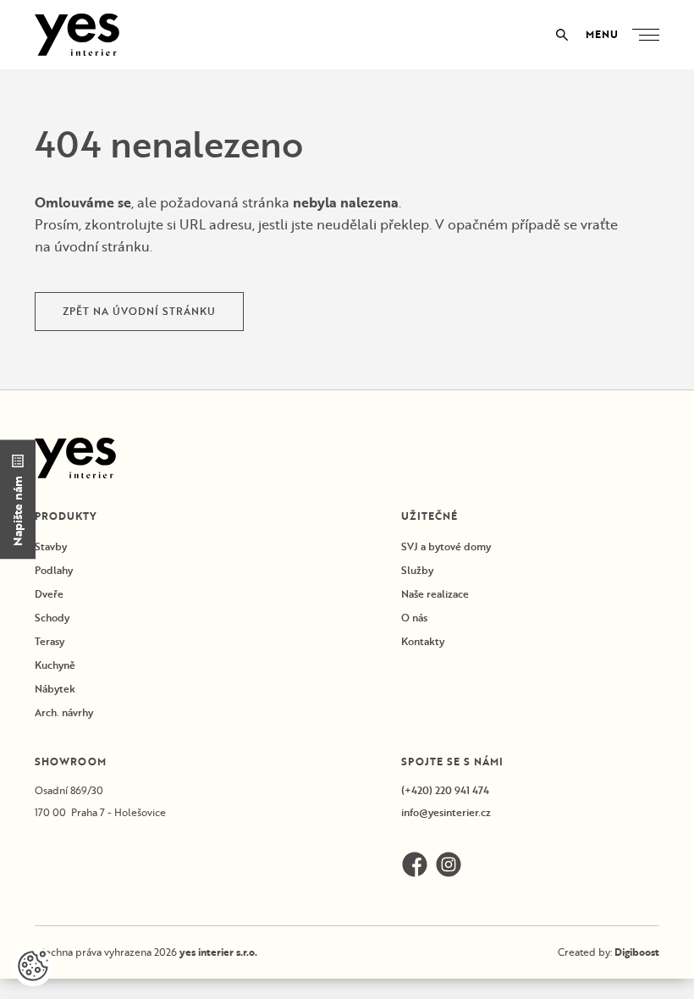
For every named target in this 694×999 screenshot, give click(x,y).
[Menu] (649, 35)
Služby (417, 570)
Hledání (562, 35)
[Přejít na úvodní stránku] (77, 35)
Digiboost (636, 952)
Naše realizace (435, 594)
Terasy (49, 641)
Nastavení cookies (33, 966)
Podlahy (54, 570)
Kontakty (422, 641)
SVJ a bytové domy (446, 546)
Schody (52, 617)
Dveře (49, 594)
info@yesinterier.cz (446, 812)
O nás (414, 617)
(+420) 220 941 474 (445, 790)
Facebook (414, 864)
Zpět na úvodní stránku (139, 311)
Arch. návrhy (64, 712)
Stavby (51, 546)
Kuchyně (55, 665)
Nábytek (55, 689)
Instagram (448, 864)
